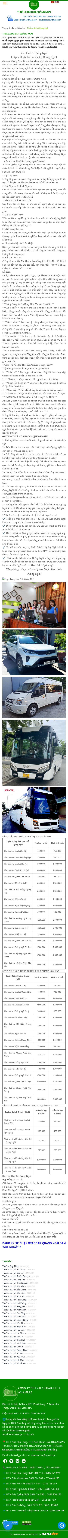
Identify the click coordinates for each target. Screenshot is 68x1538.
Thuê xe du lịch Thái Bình (13, 1339)
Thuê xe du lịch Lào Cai (12, 1346)
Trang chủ (6, 27)
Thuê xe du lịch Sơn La (12, 1336)
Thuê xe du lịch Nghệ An (13, 1356)
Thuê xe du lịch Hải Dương (14, 1299)
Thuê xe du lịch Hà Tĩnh (13, 1360)
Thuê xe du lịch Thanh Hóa (14, 1363)
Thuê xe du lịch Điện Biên (14, 1326)
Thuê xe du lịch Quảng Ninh (15, 1319)
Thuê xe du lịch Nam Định (14, 1309)
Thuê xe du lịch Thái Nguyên (15, 1282)
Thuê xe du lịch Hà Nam (13, 1296)
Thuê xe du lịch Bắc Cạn (13, 1272)
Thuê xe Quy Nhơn (10, 1266)
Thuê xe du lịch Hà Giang (13, 1269)
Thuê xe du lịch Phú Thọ (13, 1286)
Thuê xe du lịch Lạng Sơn (13, 1279)
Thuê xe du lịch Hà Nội (12, 1353)
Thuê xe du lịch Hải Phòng (14, 1303)
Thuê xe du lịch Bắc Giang (14, 1289)
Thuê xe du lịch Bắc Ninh (13, 1292)
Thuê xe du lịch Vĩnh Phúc (14, 1316)
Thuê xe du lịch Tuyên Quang (15, 1276)
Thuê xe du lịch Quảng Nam (14, 1350)
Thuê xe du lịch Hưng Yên (13, 1306)
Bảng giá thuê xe (18, 27)
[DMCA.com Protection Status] (25, 1523)
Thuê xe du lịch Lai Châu (13, 1333)
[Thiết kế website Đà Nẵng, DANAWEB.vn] (50, 1534)
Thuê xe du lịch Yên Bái (12, 1323)
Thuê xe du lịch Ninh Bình (14, 1343)
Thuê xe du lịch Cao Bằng (13, 1313)
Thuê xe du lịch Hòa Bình (13, 1329)
